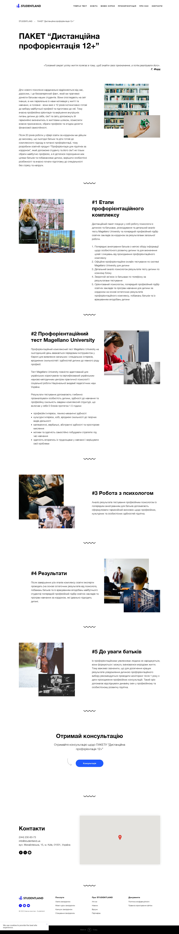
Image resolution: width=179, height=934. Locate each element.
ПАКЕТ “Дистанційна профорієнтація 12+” (55, 21)
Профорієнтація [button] (127, 6)
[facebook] (21, 852)
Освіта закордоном (62, 902)
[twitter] (25, 852)
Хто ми (94, 902)
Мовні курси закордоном (65, 905)
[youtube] (28, 905)
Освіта (94, 6)
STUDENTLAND (25, 21)
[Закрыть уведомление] (47, 924)
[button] (89, 763)
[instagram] (29, 852)
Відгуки (95, 909)
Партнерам (96, 913)
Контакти (157, 6)
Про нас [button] (144, 6)
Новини (95, 905)
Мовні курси (108, 6)
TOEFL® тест (80, 6)
